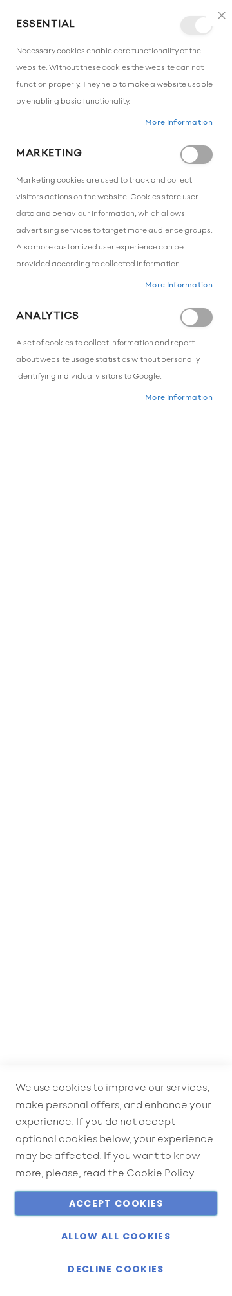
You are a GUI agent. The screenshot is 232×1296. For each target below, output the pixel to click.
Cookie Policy (160, 1173)
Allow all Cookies (116, 1236)
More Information (179, 123)
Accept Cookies (116, 1203)
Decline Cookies (116, 1269)
